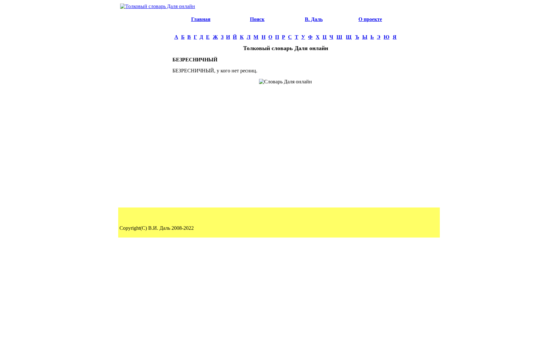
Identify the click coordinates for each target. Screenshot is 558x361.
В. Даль (314, 19)
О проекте (370, 19)
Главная (201, 19)
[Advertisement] (145, 109)
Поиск (257, 19)
